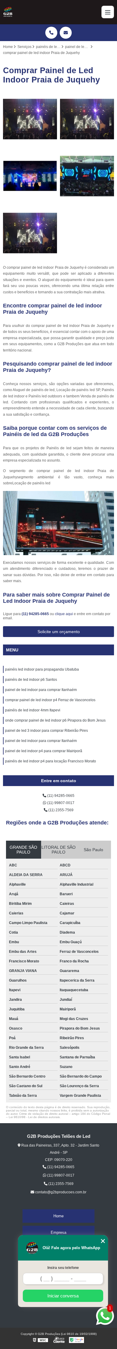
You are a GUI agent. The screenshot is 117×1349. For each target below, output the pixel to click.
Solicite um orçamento (59, 631)
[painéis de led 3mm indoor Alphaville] (87, 119)
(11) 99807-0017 (60, 803)
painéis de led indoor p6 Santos (31, 679)
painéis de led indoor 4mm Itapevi (32, 710)
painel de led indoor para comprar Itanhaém (41, 690)
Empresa (58, 1232)
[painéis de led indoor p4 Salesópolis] (30, 119)
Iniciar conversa (63, 1295)
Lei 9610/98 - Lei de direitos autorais (34, 1117)
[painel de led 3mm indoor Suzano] (30, 176)
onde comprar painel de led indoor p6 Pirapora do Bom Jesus (55, 720)
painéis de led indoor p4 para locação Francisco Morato (50, 761)
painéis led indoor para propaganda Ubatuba (42, 669)
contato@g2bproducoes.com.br (60, 1192)
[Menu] (107, 12)
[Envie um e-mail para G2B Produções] (66, 33)
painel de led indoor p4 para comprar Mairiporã (43, 751)
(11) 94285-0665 (36, 614)
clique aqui (64, 614)
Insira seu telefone (63, 1268)
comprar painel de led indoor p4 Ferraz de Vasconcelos (50, 700)
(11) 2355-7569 (60, 810)
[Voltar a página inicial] (8, 12)
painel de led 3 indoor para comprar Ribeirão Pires (46, 730)
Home (58, 1216)
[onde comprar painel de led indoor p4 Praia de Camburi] (87, 176)
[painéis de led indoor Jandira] (30, 233)
